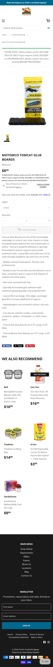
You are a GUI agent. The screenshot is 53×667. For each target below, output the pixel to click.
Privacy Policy (21, 634)
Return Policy (36, 637)
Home (4, 35)
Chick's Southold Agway (29, 649)
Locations (26, 568)
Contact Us (26, 575)
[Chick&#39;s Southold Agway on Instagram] (48, 642)
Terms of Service (37, 634)
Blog (26, 571)
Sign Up (26, 625)
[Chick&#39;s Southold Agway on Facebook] (44, 642)
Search (10, 634)
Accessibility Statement (19, 637)
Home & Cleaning (18, 35)
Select (5, 202)
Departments (26, 552)
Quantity (6, 215)
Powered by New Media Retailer (25, 652)
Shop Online (26, 549)
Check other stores (43, 185)
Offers (27, 556)
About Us (26, 564)
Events (26, 560)
